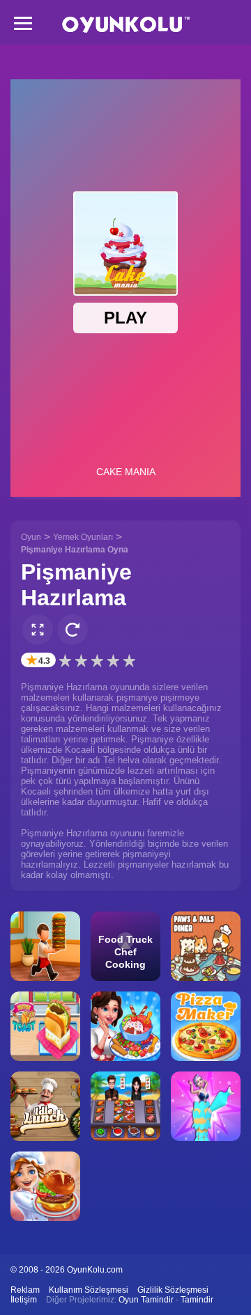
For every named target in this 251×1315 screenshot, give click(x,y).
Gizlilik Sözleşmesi (172, 1290)
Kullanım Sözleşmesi (88, 1290)
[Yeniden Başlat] (72, 629)
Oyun (31, 537)
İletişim (23, 1300)
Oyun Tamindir (146, 1300)
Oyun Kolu (125, 24)
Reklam (25, 1290)
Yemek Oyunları (83, 537)
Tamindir (197, 1300)
